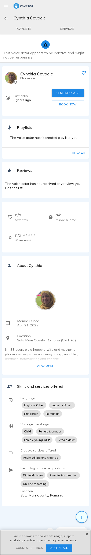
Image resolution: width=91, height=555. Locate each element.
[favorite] (84, 72)
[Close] (87, 534)
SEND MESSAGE (68, 93)
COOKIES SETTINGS (29, 548)
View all (79, 153)
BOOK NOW (68, 104)
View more (45, 366)
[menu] (6, 6)
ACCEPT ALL (59, 548)
